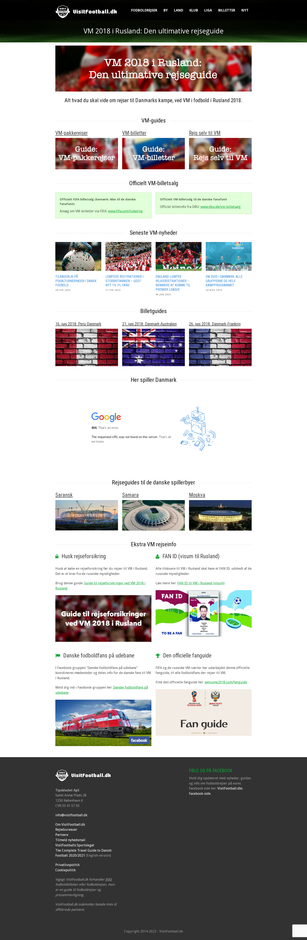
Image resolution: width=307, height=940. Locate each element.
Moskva (197, 495)
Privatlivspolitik (67, 865)
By (166, 10)
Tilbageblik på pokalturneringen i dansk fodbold (75, 281)
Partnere (61, 835)
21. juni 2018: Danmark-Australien (149, 323)
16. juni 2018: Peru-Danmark (78, 323)
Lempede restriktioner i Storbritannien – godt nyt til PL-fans (124, 281)
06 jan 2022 (163, 294)
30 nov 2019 (214, 290)
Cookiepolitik (65, 870)
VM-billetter (134, 133)
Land (178, 10)
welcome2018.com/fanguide (226, 682)
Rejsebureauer (66, 830)
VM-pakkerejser (71, 133)
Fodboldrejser (144, 10)
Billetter (226, 10)
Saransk (64, 495)
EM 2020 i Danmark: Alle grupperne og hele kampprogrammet (224, 281)
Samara (130, 495)
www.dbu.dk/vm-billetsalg (220, 207)
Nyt (245, 10)
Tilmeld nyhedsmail (70, 840)
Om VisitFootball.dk (70, 825)
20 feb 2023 (62, 290)
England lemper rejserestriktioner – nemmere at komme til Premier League (173, 283)
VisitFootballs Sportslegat (74, 845)
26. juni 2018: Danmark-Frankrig (215, 323)
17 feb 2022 (113, 290)
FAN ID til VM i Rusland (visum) (201, 583)
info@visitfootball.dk (71, 815)
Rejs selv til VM (205, 133)
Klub (193, 10)
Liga (208, 10)
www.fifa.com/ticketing (125, 211)
